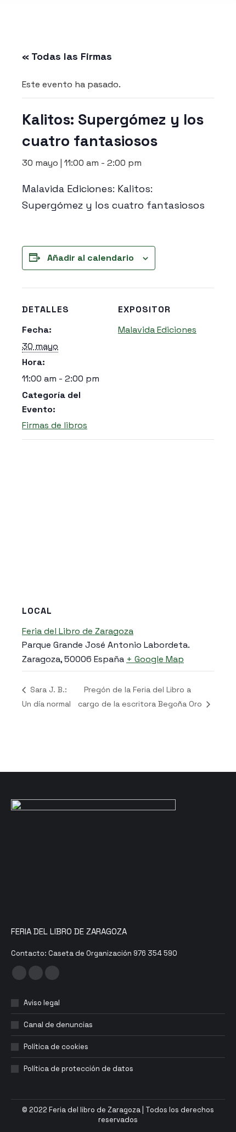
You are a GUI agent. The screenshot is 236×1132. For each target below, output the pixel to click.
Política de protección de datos (78, 1068)
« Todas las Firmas (67, 56)
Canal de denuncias (58, 1024)
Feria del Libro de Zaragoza (77, 631)
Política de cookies (56, 1046)
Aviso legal (42, 1002)
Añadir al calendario (90, 258)
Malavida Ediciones (157, 329)
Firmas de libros (54, 425)
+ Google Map (155, 659)
